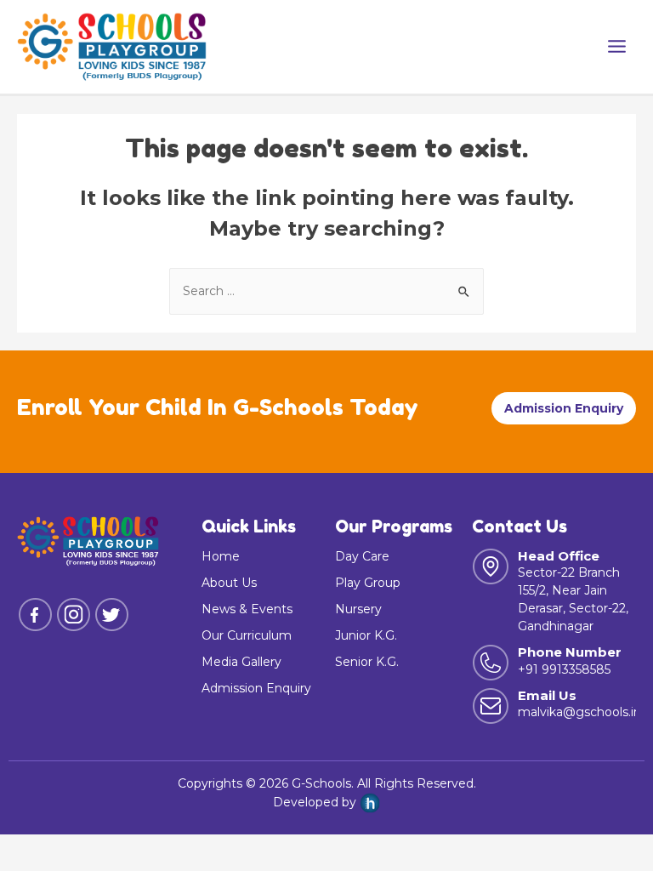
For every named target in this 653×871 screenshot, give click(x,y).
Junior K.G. (366, 635)
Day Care (362, 556)
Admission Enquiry (563, 408)
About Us (229, 582)
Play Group (367, 582)
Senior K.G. (367, 661)
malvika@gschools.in (579, 712)
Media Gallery (241, 661)
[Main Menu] (616, 46)
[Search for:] (326, 291)
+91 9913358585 (564, 669)
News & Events (247, 609)
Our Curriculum (247, 635)
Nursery (358, 609)
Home (221, 556)
